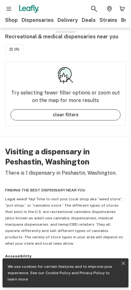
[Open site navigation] (9, 9)
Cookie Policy (58, 273)
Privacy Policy (92, 273)
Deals (89, 20)
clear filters (66, 114)
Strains (108, 20)
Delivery (68, 20)
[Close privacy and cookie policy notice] (123, 263)
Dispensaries (38, 20)
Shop (11, 20)
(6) (16, 49)
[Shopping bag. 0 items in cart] (122, 9)
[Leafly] (29, 9)
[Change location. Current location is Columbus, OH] (109, 9)
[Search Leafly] (94, 9)
